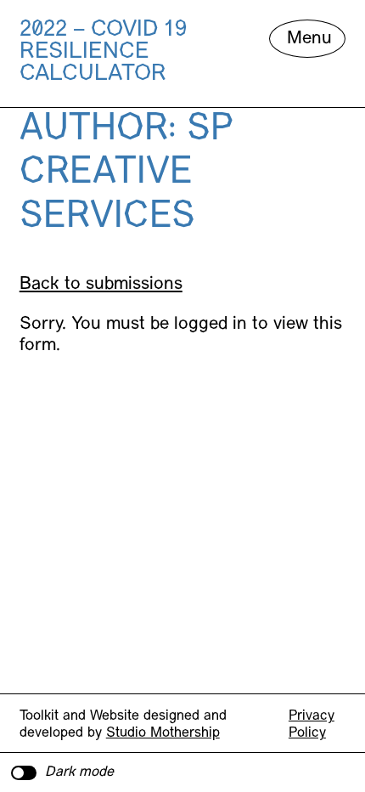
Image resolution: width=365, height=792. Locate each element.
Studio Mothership (163, 733)
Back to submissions (101, 284)
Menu (309, 39)
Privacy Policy (311, 725)
